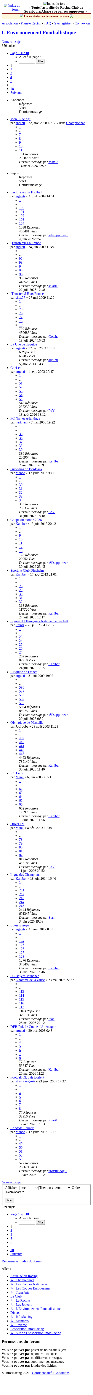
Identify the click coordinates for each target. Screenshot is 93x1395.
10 (20, 146)
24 (20, 640)
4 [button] (11, 77)
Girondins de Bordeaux (26, 469)
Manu (20, 777)
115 (21, 999)
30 (20, 485)
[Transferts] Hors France (27, 293)
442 (21, 750)
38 (20, 446)
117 (21, 1007)
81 (20, 851)
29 (20, 590)
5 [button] (11, 81)
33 (20, 496)
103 (21, 219)
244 (21, 902)
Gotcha (53, 336)
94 (20, 266)
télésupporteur (58, 235)
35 (20, 434)
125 (21, 945)
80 (20, 847)
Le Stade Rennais (22, 1128)
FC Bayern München (24, 976)
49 (20, 1143)
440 (21, 742)
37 (20, 442)
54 (20, 395)
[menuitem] (42, 1373)
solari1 (53, 286)
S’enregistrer (63, 23)
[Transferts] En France (25, 243)
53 (20, 391)
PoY (51, 410)
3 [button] (11, 73)
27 (20, 652)
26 (20, 648)
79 (20, 325)
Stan (51, 917)
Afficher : (12, 1187)
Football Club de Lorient (27, 1077)
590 (21, 703)
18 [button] (12, 89)
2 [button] (11, 69)
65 (20, 800)
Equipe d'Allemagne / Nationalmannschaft (39, 621)
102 (21, 215)
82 (20, 855)
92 (20, 258)
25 (20, 644)
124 (21, 941)
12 (20, 547)
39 (20, 449)
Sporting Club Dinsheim (27, 570)
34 (20, 500)
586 (21, 687)
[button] (19, 53)
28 (20, 586)
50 (20, 1147)
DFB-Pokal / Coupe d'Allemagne (33, 1026)
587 (21, 691)
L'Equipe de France (23, 672)
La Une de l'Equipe (23, 344)
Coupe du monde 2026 (26, 520)
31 (20, 488)
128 (21, 956)
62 (20, 789)
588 (21, 695)
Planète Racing (31, 23)
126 (21, 949)
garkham (21, 422)
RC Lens (16, 773)
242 (21, 894)
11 (20, 150)
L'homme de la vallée (30, 980)
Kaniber (53, 461)
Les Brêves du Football (26, 192)
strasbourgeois (25, 1081)
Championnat (75, 123)
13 (20, 551)
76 (20, 313)
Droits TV (17, 824)
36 (20, 438)
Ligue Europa (19, 925)
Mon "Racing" (20, 119)
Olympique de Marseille (26, 722)
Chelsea (15, 368)
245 (21, 906)
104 (21, 223)
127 (21, 952)
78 (20, 321)
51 (20, 383)
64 (20, 796)
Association (10, 23)
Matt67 (53, 162)
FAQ (47, 23)
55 (20, 399)
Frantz (20, 625)
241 (21, 890)
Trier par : (46, 1187)
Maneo (20, 473)
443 (21, 754)
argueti (20, 123)
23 (20, 637)
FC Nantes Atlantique (25, 418)
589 (21, 699)
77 (20, 317)
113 (21, 991)
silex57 (20, 297)
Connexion (82, 23)
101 (21, 212)
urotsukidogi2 (57, 1171)
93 (20, 262)
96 (20, 274)
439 (21, 738)
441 (21, 746)
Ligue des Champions (25, 874)
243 (21, 898)
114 (21, 995)
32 (20, 492)
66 (20, 804)
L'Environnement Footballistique (39, 32)
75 (20, 309)
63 (20, 793)
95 (20, 270)
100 (21, 208)
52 (20, 387)
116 (21, 1003)
